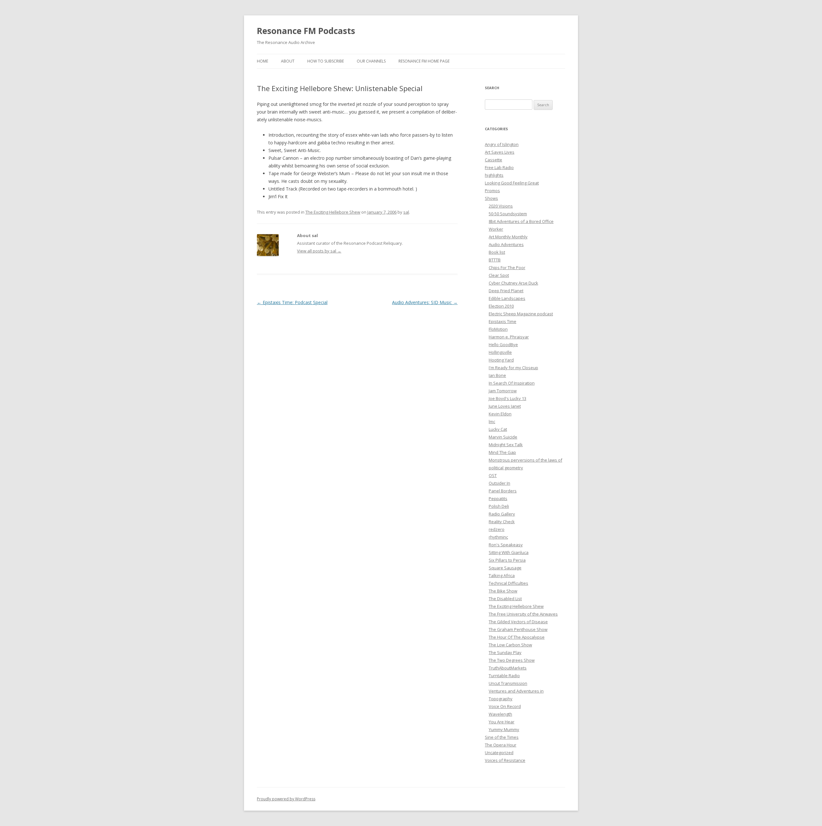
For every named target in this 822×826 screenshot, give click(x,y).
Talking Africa (502, 575)
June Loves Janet (505, 406)
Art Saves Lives (499, 152)
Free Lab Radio (499, 167)
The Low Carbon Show (510, 645)
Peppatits (498, 498)
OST (493, 475)
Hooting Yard (501, 360)
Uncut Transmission (508, 683)
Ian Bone (497, 375)
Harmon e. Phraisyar (509, 337)
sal (406, 212)
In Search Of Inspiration (512, 383)
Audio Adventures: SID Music (425, 302)
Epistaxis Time (502, 321)
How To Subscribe (325, 61)
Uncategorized (499, 752)
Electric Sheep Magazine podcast (521, 314)
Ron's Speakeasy (506, 545)
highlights (494, 175)
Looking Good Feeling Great (512, 183)
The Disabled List (505, 598)
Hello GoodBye (503, 344)
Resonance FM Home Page (424, 61)
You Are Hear (501, 722)
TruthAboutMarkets (508, 668)
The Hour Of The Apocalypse (517, 637)
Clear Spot (499, 275)
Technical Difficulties (508, 583)
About (287, 61)
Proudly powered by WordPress (286, 799)
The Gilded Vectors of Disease (518, 622)
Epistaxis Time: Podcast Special (292, 302)
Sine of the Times (502, 737)
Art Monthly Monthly (508, 237)
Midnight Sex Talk (506, 444)
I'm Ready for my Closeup (513, 367)
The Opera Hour (500, 745)
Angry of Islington (502, 144)
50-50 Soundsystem (508, 214)
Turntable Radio (504, 675)
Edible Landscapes (507, 298)
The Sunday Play (505, 652)
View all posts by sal (319, 251)
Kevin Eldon (500, 414)
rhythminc (498, 537)
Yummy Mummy (504, 729)
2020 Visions (501, 206)
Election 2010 (501, 306)
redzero (496, 529)
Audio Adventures (506, 244)
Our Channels (371, 61)
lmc (492, 421)
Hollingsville (500, 352)
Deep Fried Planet (506, 291)
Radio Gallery (502, 514)
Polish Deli (499, 506)
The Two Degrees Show (512, 660)
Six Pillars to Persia (507, 560)
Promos (492, 190)
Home (262, 61)
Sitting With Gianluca (509, 552)
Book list (497, 252)
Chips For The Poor (507, 267)
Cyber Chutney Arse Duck (513, 283)
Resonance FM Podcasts (306, 31)
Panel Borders (503, 491)
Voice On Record (505, 706)
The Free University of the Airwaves (523, 614)
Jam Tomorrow (503, 391)
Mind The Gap (502, 452)
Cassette (493, 160)
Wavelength (500, 714)
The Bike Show (503, 591)
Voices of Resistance (505, 760)
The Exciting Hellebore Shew (332, 212)
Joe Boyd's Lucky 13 (507, 398)
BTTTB (495, 260)
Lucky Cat (498, 429)
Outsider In (499, 483)
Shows (491, 198)
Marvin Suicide (503, 437)
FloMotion (498, 329)
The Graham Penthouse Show (518, 629)
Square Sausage (505, 568)
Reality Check (502, 521)
